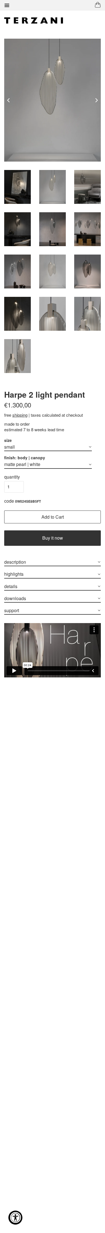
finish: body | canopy (24, 457)
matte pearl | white (22, 464)
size (8, 440)
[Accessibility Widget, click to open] (15, 1218)
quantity (12, 477)
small (9, 447)
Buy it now (52, 538)
